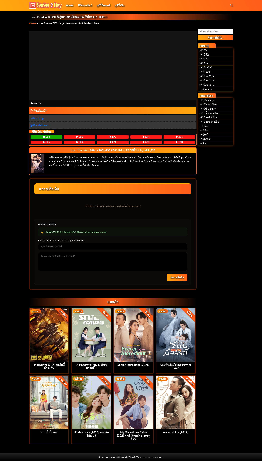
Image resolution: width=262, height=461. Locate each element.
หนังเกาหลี (205, 139)
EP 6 (47, 142)
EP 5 (180, 137)
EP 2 (80, 137)
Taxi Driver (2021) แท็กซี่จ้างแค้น (49, 366)
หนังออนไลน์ (206, 89)
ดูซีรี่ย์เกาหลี (103, 5)
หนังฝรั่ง (204, 134)
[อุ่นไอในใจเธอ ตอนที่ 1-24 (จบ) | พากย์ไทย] (49, 402)
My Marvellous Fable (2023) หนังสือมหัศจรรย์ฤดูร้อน (133, 435)
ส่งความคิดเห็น (177, 277)
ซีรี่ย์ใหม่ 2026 (207, 84)
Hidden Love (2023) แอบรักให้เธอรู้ (91, 433)
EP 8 (113, 142)
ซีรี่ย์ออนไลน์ (85, 5)
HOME (69, 5)
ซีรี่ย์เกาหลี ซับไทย (209, 117)
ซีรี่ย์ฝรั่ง (204, 59)
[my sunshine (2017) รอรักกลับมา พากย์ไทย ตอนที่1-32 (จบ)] (175, 402)
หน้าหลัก (33, 23)
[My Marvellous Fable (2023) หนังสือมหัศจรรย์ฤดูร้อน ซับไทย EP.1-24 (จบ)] (133, 402)
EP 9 (147, 142)
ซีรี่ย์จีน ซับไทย (207, 100)
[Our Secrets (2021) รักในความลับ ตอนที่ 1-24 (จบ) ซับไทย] (91, 334)
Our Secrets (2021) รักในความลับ (91, 366)
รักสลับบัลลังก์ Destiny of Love (175, 366)
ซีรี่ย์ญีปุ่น (205, 54)
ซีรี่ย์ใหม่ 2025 (207, 80)
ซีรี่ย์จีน (204, 50)
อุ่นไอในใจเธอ (49, 432)
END (180, 142)
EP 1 (47, 137)
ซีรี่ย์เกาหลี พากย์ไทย (210, 121)
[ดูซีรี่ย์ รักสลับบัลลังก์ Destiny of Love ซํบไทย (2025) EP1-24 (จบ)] (175, 334)
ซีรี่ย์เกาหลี (205, 72)
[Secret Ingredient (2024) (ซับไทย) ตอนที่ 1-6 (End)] (133, 334)
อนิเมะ (204, 143)
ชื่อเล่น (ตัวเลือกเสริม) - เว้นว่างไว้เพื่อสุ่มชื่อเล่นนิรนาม (61, 240)
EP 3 (113, 137)
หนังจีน (204, 130)
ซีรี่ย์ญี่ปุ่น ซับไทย (208, 108)
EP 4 (147, 137)
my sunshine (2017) (175, 432)
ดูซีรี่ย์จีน (119, 5)
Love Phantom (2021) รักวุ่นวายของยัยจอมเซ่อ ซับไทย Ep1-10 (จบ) (68, 17)
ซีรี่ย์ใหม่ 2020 (207, 76)
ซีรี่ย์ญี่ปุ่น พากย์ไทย (209, 113)
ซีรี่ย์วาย (204, 63)
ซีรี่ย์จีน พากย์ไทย (209, 104)
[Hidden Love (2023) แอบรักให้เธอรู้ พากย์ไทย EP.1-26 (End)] (91, 402)
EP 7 (80, 142)
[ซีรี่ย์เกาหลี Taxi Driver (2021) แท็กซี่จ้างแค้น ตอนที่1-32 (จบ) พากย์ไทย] (49, 334)
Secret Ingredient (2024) (133, 364)
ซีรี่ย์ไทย (204, 126)
